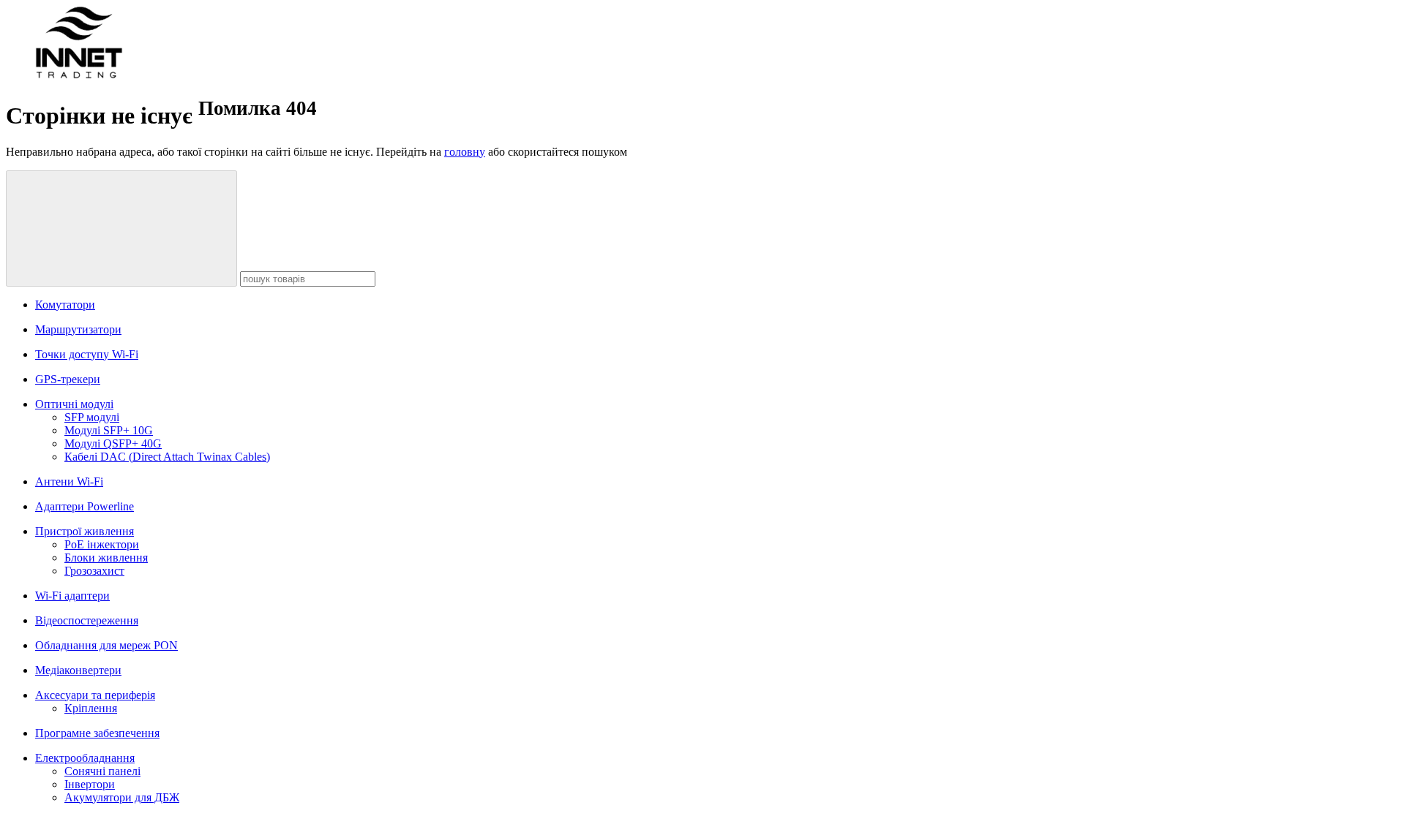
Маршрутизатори (78, 329)
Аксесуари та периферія (95, 695)
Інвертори (89, 784)
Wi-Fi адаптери (72, 595)
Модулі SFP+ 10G (108, 430)
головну (464, 152)
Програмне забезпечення (97, 733)
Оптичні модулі (74, 404)
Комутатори (65, 304)
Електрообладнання (85, 758)
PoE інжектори (101, 544)
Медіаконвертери (78, 670)
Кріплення (90, 708)
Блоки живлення (106, 557)
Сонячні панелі (102, 771)
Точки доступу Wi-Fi (86, 354)
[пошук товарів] (121, 228)
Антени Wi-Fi (69, 481)
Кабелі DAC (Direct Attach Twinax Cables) (167, 456)
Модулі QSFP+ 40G (113, 443)
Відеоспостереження (86, 620)
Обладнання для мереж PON (106, 645)
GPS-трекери (67, 379)
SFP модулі (91, 417)
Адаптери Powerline (84, 506)
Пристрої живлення (84, 531)
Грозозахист (94, 570)
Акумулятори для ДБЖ (121, 797)
